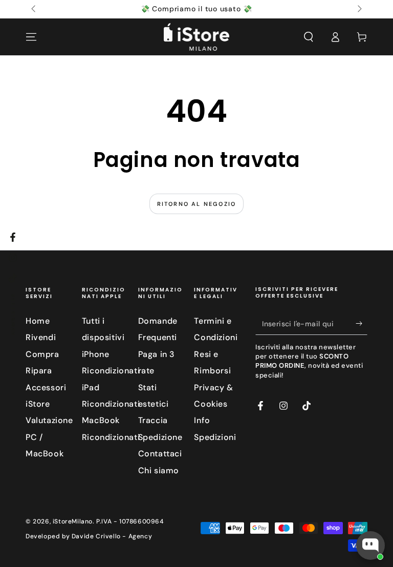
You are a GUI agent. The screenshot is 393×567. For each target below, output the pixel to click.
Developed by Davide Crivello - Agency (89, 536)
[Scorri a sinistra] (34, 9)
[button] (308, 37)
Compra (42, 354)
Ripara (39, 370)
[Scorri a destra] (358, 9)
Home (38, 321)
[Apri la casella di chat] (370, 545)
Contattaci (160, 453)
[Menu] (31, 37)
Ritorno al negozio (196, 203)
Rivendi (41, 337)
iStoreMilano (73, 521)
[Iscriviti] (361, 323)
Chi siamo (158, 470)
